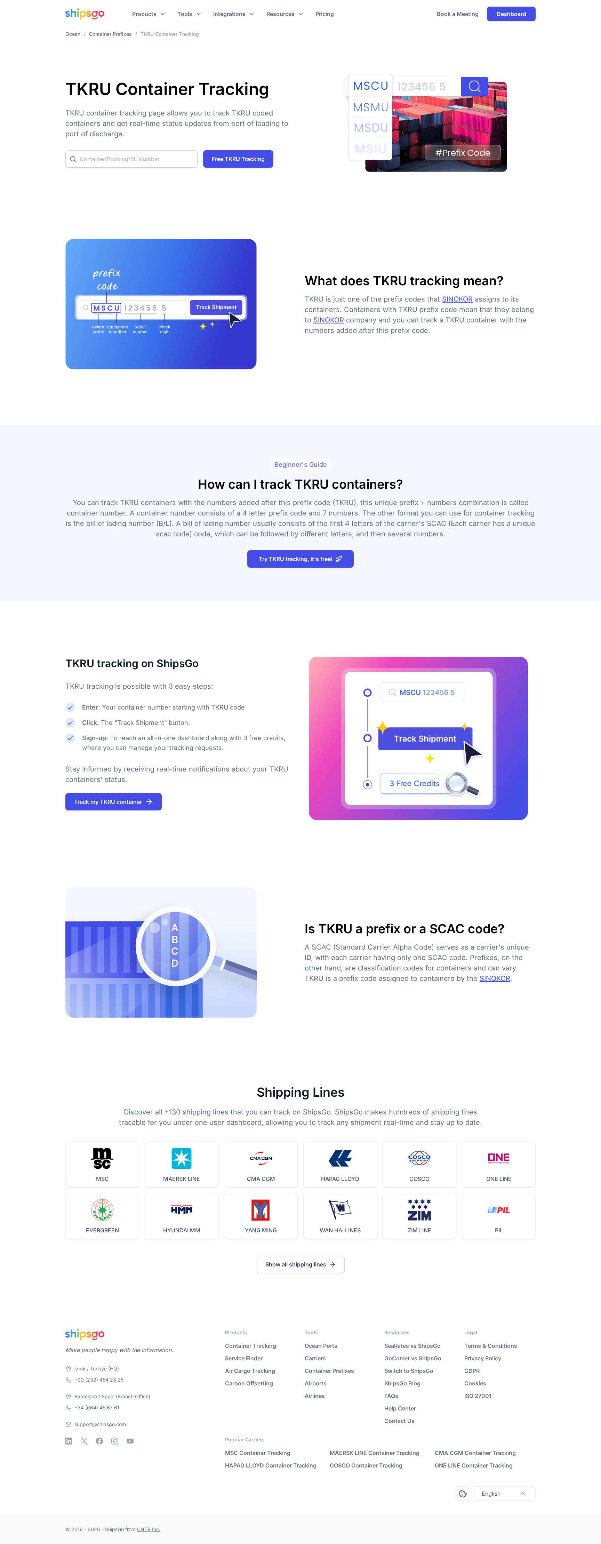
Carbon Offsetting (249, 1383)
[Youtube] (130, 1441)
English (491, 1493)
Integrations (229, 13)
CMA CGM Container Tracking (475, 1452)
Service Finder (244, 1358)
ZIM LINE (419, 1230)
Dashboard (511, 13)
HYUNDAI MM (181, 1230)
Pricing (324, 13)
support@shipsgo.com (100, 1424)
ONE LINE (499, 1178)
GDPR (472, 1370)
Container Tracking (250, 1345)
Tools (184, 13)
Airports (316, 1383)
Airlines (315, 1395)
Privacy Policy (482, 1358)
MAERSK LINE (181, 1178)
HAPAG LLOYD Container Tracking (270, 1465)
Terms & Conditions (490, 1345)
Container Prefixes (329, 1370)
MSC (102, 1178)
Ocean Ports (321, 1345)
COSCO (419, 1178)
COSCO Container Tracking (366, 1465)
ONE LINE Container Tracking (474, 1465)
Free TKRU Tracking (238, 158)
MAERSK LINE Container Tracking (374, 1452)
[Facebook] (99, 1441)
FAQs (391, 1395)
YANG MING (261, 1230)
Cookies (475, 1383)
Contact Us (399, 1420)
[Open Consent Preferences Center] (463, 1493)
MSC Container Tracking (257, 1452)
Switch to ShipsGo (408, 1370)
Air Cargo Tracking (250, 1370)
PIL (499, 1230)
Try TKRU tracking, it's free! (295, 558)
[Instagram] (114, 1441)
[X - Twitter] (84, 1441)
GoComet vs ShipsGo (412, 1358)
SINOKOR (457, 299)
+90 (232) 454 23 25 (98, 1380)
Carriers (315, 1358)
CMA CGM (261, 1178)
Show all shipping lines (295, 1264)
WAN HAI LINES (340, 1230)
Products (144, 13)
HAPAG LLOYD (340, 1178)
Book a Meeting (458, 14)
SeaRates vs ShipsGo (412, 1345)
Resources (280, 13)
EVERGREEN (102, 1230)
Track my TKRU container (108, 801)
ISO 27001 (477, 1395)
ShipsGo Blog (402, 1383)
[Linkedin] (68, 1441)
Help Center (400, 1408)
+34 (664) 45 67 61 (96, 1407)
